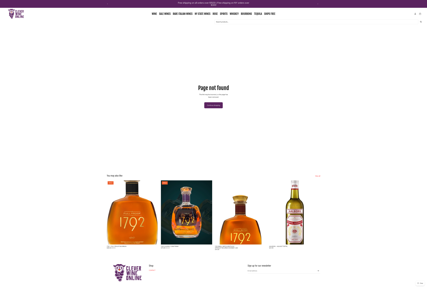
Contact (152, 270)
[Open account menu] (415, 13)
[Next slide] (317, 3)
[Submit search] (421, 21)
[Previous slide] (107, 3)
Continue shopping (213, 105)
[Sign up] (318, 271)
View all (317, 176)
